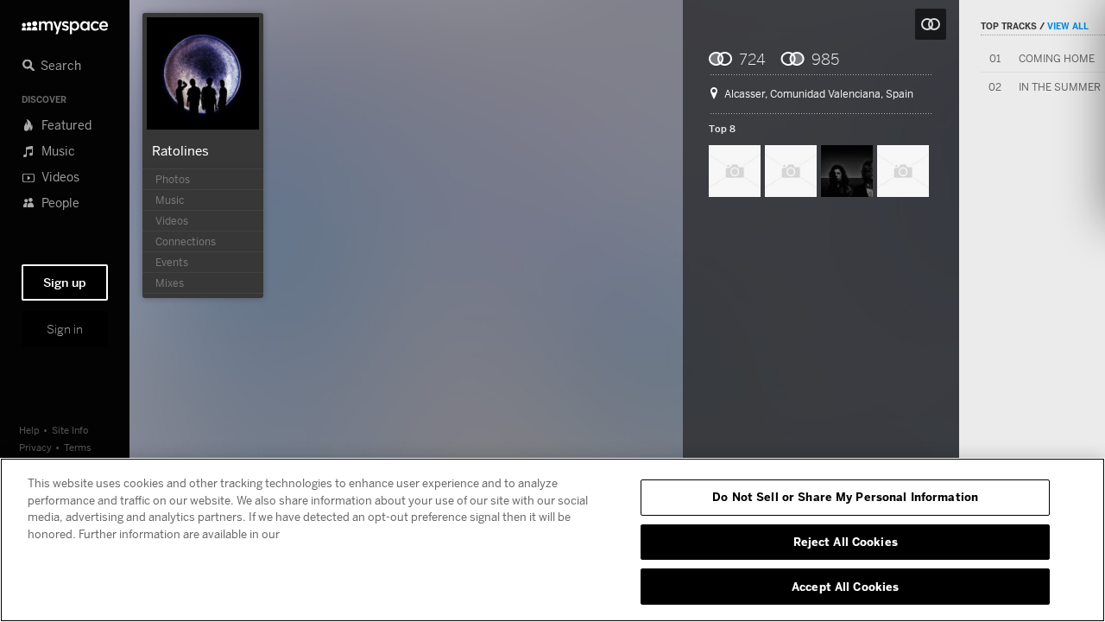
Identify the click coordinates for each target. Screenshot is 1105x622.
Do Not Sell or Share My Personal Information (845, 497)
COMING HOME (1057, 58)
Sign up (64, 282)
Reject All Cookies (845, 541)
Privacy (35, 447)
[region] (552, 540)
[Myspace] (65, 23)
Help (29, 429)
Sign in (65, 329)
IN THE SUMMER (1060, 86)
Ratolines (180, 150)
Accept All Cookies (845, 585)
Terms (78, 447)
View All (1068, 26)
